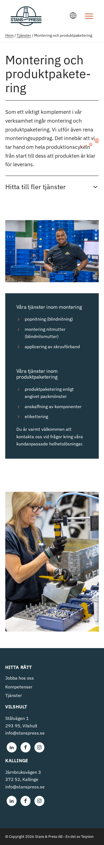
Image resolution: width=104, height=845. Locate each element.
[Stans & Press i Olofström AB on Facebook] (26, 747)
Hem (9, 35)
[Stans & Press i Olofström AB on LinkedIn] (12, 747)
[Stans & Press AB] (26, 23)
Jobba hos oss (19, 678)
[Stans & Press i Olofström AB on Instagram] (39, 747)
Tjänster (24, 35)
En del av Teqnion (79, 836)
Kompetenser (18, 687)
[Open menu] (89, 16)
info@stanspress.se (25, 733)
